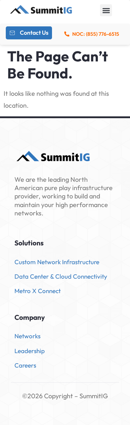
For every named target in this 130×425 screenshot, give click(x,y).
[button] (106, 10)
